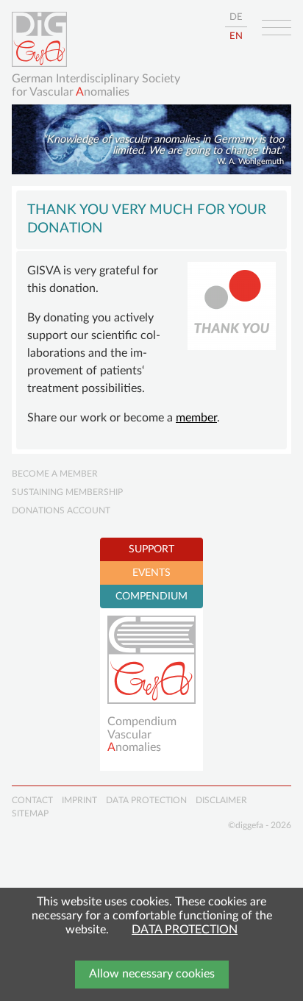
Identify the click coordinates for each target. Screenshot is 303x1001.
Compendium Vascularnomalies (142, 734)
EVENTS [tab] (151, 573)
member (196, 418)
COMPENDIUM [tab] (151, 596)
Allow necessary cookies (152, 974)
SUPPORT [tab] (151, 549)
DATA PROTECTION (185, 930)
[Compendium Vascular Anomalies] (151, 660)
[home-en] (39, 39)
